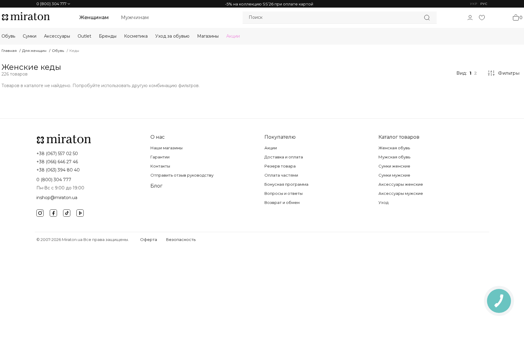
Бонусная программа (286, 184)
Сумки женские (394, 166)
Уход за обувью (172, 36)
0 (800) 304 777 (53, 179)
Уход (383, 202)
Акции (233, 36)
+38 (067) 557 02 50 (57, 153)
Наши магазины (166, 147)
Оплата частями (281, 175)
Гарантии (160, 156)
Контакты (160, 166)
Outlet (84, 36)
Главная (9, 50)
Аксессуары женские (400, 184)
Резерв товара (280, 166)
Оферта (148, 239)
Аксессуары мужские (400, 193)
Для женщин (34, 50)
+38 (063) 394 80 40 (58, 170)
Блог (156, 186)
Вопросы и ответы (283, 193)
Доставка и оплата (283, 156)
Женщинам (94, 17)
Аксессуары (57, 36)
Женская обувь (394, 147)
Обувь (8, 36)
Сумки (29, 36)
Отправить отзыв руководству (181, 175)
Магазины (208, 36)
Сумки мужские (394, 175)
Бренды (107, 36)
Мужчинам (135, 17)
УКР (473, 4)
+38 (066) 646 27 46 (57, 161)
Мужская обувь (394, 156)
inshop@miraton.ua (56, 197)
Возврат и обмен (282, 202)
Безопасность (181, 239)
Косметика (136, 36)
